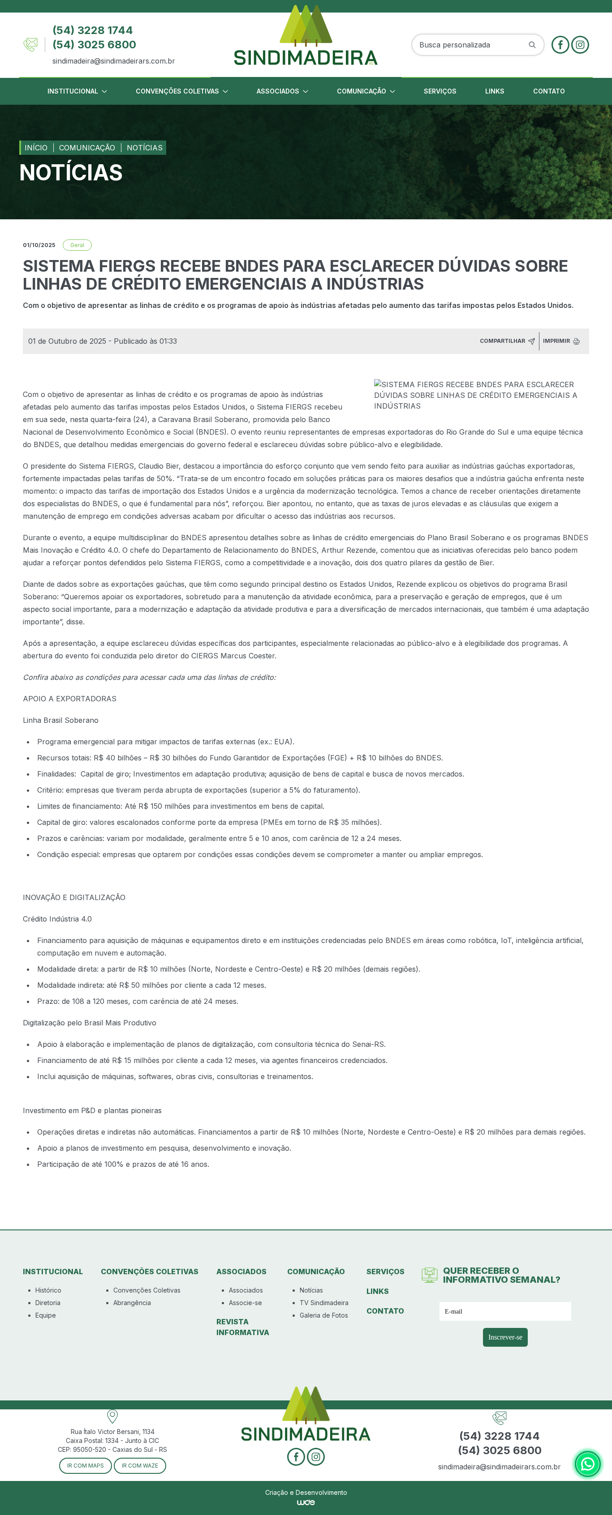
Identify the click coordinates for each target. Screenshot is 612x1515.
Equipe (45, 1315)
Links (494, 91)
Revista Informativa (242, 1327)
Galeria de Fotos (324, 1315)
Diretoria (47, 1302)
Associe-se (245, 1302)
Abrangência (132, 1302)
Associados (246, 1290)
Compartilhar (503, 340)
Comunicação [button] (361, 91)
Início (36, 147)
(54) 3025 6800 (94, 44)
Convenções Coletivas (147, 1290)
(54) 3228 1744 (92, 30)
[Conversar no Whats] (588, 1464)
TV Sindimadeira (324, 1302)
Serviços (440, 91)
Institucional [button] (72, 91)
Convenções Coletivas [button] (177, 91)
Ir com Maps (85, 1465)
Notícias (145, 147)
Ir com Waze (140, 1465)
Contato (549, 91)
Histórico (48, 1290)
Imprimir (557, 340)
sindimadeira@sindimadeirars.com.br (113, 60)
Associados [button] (278, 91)
